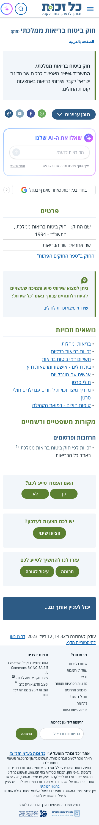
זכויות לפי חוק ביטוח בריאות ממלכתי (55, 447)
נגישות (82, 677)
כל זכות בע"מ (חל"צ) (27, 753)
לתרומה (82, 703)
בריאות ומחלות (76, 343)
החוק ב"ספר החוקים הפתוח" (65, 255)
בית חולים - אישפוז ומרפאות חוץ (59, 366)
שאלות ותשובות (77, 670)
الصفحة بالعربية (81, 41)
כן (64, 494)
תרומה (67, 572)
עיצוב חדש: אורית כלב (33, 684)
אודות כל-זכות (78, 663)
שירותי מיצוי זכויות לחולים (65, 308)
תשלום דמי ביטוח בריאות (66, 359)
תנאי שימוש (17, 166)
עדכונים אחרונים (76, 690)
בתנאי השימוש (49, 786)
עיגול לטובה (37, 572)
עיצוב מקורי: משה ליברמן (32, 677)
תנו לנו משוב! (78, 696)
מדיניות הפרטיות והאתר (71, 683)
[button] (90, 9)
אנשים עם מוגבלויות (71, 374)
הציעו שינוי (49, 533)
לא (35, 494)
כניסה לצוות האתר (74, 710)
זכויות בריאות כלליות (71, 351)
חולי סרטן (81, 382)
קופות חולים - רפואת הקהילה (61, 405)
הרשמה (26, 734)
